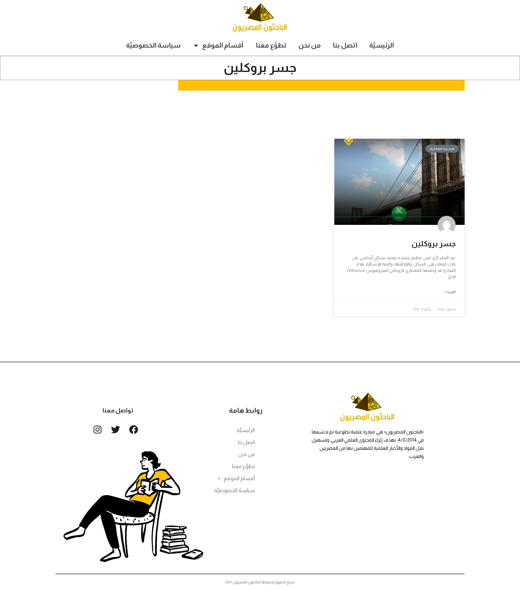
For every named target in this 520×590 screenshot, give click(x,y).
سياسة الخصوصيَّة (153, 45)
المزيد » (450, 292)
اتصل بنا (345, 45)
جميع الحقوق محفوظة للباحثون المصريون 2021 (260, 582)
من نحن (310, 45)
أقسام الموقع (222, 45)
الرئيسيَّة (381, 45)
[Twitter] (116, 430)
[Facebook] (134, 430)
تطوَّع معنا (271, 45)
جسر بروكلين (433, 243)
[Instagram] (97, 430)
